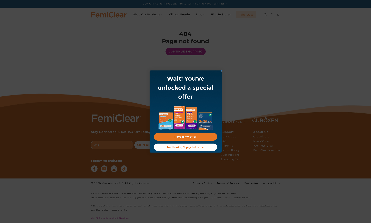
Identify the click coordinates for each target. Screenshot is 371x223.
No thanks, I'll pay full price (185, 147)
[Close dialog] (221, 70)
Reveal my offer (185, 136)
